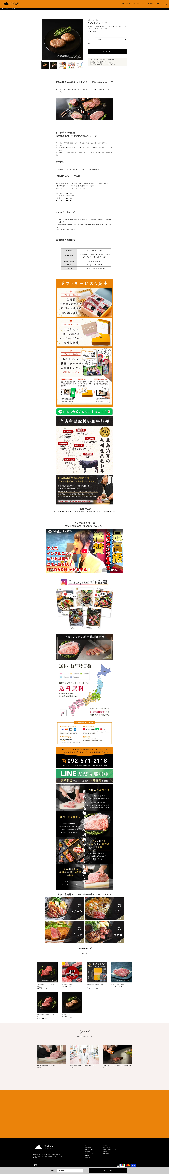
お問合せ (105, 1145)
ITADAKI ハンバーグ (10, 8)
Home (3, 8)
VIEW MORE (84, 1080)
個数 (89, 44)
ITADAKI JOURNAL (89, 1153)
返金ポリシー (88, 1157)
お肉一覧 (87, 1145)
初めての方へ (88, 1151)
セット (90, 39)
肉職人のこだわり (89, 1149)
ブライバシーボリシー (108, 1147)
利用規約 (87, 1155)
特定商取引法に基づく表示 (109, 1149)
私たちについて (88, 1147)
